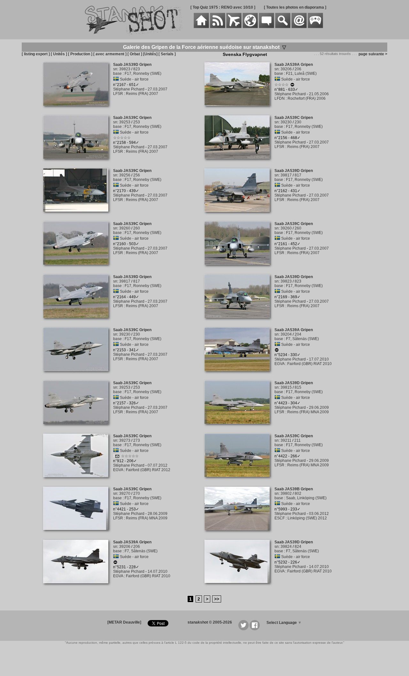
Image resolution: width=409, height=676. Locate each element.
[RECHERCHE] (282, 27)
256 (136, 175)
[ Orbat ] (134, 54)
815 (298, 387)
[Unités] (150, 54)
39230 (286, 122)
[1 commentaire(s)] (117, 457)
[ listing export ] (36, 54)
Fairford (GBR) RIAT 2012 (148, 470)
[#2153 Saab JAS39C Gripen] (78, 374)
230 (298, 122)
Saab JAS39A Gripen (293, 64)
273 (136, 440)
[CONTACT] (299, 27)
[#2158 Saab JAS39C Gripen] (78, 162)
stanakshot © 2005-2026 (210, 622)
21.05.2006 (319, 94)
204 (298, 334)
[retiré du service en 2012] (292, 85)
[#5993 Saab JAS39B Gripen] (239, 534)
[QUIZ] (315, 27)
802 (298, 493)
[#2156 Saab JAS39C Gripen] (239, 162)
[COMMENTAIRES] (266, 27)
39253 (124, 122)
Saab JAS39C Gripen (132, 117)
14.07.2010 (157, 571)
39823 (124, 69)
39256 (124, 175)
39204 (286, 334)
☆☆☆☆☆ (122, 138)
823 (136, 69)
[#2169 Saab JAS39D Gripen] (239, 321)
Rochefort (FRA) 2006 (307, 98)
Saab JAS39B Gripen (293, 489)
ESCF (279, 518)
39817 (286, 175)
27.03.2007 (157, 89)
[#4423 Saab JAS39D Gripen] (239, 427)
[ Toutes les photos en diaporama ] (295, 7)
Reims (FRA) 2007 (142, 93)
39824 (286, 546)
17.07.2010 (319, 359)
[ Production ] (80, 54)
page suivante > (372, 54)
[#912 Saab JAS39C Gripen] (78, 480)
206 (298, 69)
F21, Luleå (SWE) (301, 73)
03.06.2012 (319, 513)
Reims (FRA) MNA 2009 (308, 412)
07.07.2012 (157, 465)
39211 (286, 440)
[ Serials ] (167, 54)
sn (115, 69)
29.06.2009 (319, 407)
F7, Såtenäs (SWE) (302, 339)
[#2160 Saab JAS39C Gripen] (78, 268)
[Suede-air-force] (116, 79)
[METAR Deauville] (124, 622)
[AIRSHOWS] (250, 27)
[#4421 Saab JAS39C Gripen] (78, 533)
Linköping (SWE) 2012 (307, 518)
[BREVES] (217, 27)
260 (136, 228)
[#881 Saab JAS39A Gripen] (239, 109)
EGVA (279, 363)
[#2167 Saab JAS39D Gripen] (78, 109)
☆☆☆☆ (281, 84)
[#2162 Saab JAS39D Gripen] (239, 215)
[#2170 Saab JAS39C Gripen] (78, 215)
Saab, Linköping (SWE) (306, 498)
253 (136, 122)
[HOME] (201, 27)
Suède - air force (134, 79)
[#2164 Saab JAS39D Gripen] (78, 321)
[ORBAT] (234, 27)
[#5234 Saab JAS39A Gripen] (239, 374)
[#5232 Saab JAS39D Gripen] (239, 586)
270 (136, 493)
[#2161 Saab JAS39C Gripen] (239, 268)
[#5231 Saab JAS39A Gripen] (78, 587)
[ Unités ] (59, 54)
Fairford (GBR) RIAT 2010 (309, 363)
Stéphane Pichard (128, 89)
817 (298, 175)
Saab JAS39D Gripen (132, 64)
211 (297, 440)
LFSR (118, 93)
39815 (286, 387)
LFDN (279, 98)
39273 (124, 440)
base (117, 73)
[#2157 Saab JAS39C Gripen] (78, 427)
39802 (286, 493)
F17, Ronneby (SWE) (143, 73)
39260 (124, 228)
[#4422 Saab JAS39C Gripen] (239, 480)
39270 (124, 493)
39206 (286, 69)
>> (216, 599)
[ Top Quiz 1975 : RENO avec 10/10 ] (222, 7)
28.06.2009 (157, 513)
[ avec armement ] (110, 54)
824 (298, 546)
